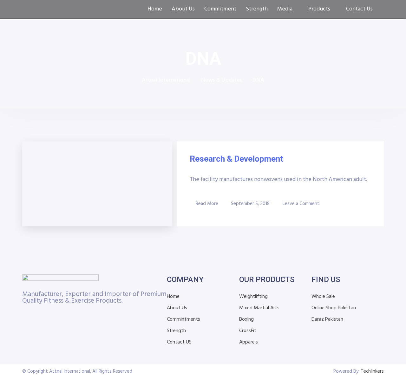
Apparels (248, 342)
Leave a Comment (301, 203)
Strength (257, 9)
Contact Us (359, 9)
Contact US (179, 342)
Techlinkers (372, 371)
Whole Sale (323, 296)
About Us (183, 9)
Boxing (246, 319)
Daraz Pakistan (327, 319)
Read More (207, 204)
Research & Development (236, 159)
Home (154, 9)
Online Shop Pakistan (333, 308)
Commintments (183, 319)
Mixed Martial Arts (259, 308)
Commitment (220, 9)
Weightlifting (253, 296)
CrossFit (247, 331)
